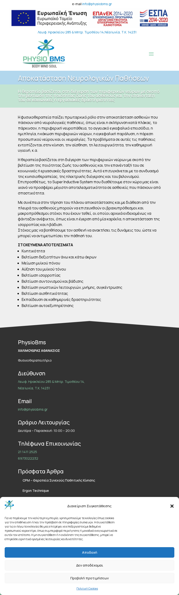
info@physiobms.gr (97, 4)
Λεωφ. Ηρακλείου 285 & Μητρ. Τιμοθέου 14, (71, 32)
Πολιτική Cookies (87, 589)
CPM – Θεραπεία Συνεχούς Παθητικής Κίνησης (59, 480)
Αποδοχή (89, 552)
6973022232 (28, 458)
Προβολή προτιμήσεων (89, 578)
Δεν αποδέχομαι (89, 565)
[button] (172, 506)
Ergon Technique (36, 490)
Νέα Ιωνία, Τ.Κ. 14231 (121, 32)
